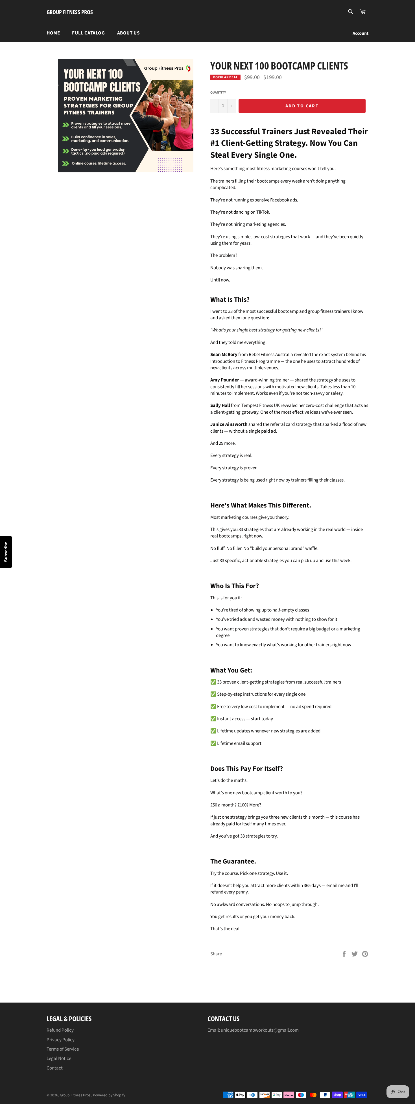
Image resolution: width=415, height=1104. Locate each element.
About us (128, 33)
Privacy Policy (61, 1039)
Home (53, 33)
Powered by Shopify (109, 1095)
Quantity (218, 92)
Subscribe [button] (5, 552)
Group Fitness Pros (70, 12)
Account (360, 33)
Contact (55, 1068)
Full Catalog (88, 33)
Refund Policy (60, 1030)
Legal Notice (59, 1058)
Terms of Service (63, 1049)
